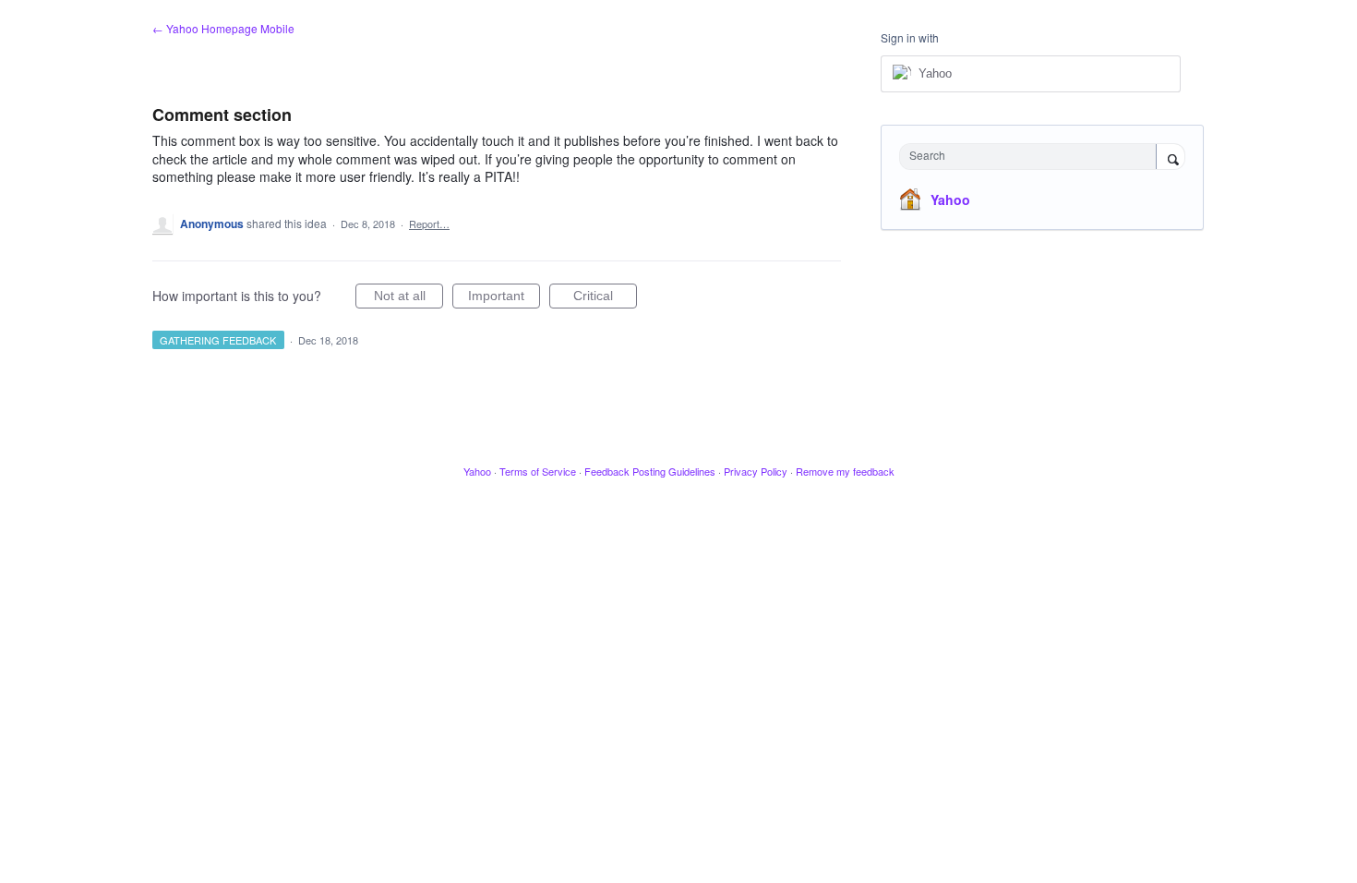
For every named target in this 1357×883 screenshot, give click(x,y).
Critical (605, 298)
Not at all (408, 298)
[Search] (1170, 158)
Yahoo (950, 199)
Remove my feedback (845, 471)
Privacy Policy (755, 471)
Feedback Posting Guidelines (649, 471)
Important (504, 298)
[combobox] (1032, 156)
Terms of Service (537, 471)
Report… (429, 223)
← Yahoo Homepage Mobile (223, 28)
